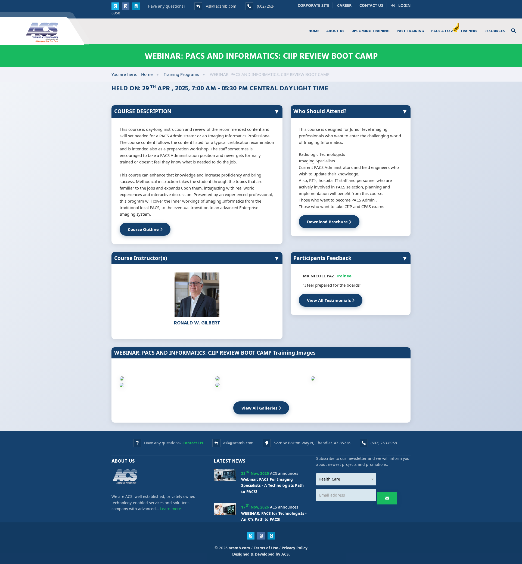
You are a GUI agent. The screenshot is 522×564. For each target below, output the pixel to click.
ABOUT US (335, 30)
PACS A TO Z (442, 30)
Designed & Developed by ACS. (261, 554)
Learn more (170, 508)
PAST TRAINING (410, 30)
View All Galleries (259, 408)
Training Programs (181, 74)
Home (147, 74)
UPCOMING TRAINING (371, 30)
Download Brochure (328, 221)
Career (344, 5)
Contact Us (371, 5)
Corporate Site (313, 5)
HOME (314, 30)
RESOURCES (494, 30)
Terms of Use (266, 547)
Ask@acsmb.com (221, 6)
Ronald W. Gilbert (197, 322)
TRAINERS (468, 30)
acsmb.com (239, 547)
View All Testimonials (329, 300)
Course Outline (144, 229)
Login (403, 5)
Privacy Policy (294, 547)
